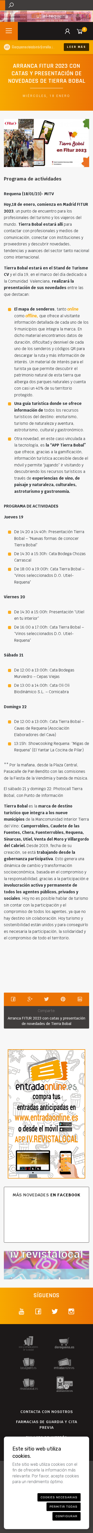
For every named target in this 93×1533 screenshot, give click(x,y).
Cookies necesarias (59, 1497)
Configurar (67, 1516)
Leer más (76, 47)
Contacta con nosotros (46, 1411)
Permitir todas (64, 1506)
